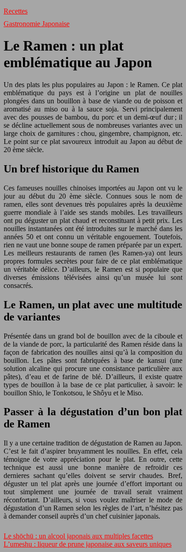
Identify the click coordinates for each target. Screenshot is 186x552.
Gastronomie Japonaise (37, 24)
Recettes (16, 11)
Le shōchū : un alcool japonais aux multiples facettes (78, 536)
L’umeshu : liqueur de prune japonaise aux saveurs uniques (88, 544)
